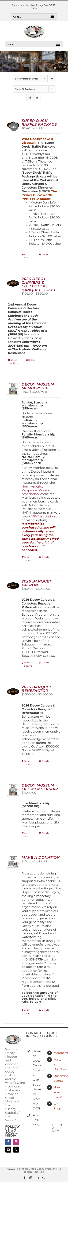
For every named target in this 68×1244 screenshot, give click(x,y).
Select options (14, 361)
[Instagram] (16, 1142)
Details (45, 254)
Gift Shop (57, 1106)
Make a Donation (58, 1064)
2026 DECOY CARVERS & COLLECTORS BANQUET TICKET (39, 284)
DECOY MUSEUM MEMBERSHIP (38, 386)
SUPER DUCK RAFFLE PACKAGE (39, 122)
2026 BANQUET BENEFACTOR (36, 689)
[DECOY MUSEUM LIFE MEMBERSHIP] (13, 790)
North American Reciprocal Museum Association (36, 490)
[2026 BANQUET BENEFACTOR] (13, 691)
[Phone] (16, 1150)
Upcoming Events (58, 1078)
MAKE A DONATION (41, 857)
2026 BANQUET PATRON (36, 583)
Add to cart (27, 256)
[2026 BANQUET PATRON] (13, 586)
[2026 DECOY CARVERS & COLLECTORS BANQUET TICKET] (13, 283)
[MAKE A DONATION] (13, 862)
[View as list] (36, 97)
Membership (58, 1053)
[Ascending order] (52, 78)
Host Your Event (58, 1092)
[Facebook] (8, 1142)
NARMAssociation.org (44, 516)
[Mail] (8, 1150)
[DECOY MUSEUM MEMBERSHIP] (13, 389)
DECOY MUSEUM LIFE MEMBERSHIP (40, 787)
